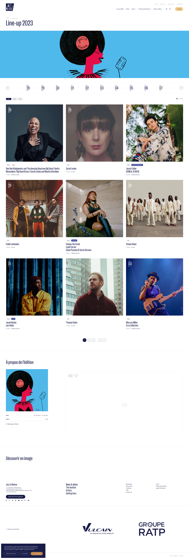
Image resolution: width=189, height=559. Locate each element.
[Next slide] (181, 88)
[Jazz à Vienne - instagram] (9, 500)
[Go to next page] (100, 340)
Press (157, 484)
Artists (127, 9)
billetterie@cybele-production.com (23, 490)
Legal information (160, 488)
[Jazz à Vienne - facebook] (6, 500)
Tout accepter (37, 553)
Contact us (129, 492)
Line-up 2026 (120, 9)
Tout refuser (25, 553)
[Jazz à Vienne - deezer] (24, 500)
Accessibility (180, 4)
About (133, 9)
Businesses (162, 4)
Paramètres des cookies (11, 553)
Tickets (179, 9)
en (157, 4)
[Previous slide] (8, 88)
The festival (71, 487)
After (20, 99)
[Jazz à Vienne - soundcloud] (28, 500)
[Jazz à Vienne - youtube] (18, 500)
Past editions (171, 4)
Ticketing (128, 488)
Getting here (71, 493)
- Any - (8, 99)
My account (129, 486)
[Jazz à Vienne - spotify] (21, 500)
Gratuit (181, 98)
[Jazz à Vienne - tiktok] (12, 500)
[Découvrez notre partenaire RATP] (151, 529)
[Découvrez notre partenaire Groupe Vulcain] (97, 529)
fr (155, 4)
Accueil (8, 18)
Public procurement (161, 486)
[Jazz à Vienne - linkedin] (15, 500)
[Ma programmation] (170, 9)
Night (14, 99)
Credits (181, 555)
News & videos (157, 9)
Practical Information (144, 9)
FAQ (127, 490)
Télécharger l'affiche (12, 424)
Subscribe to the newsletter (15, 496)
